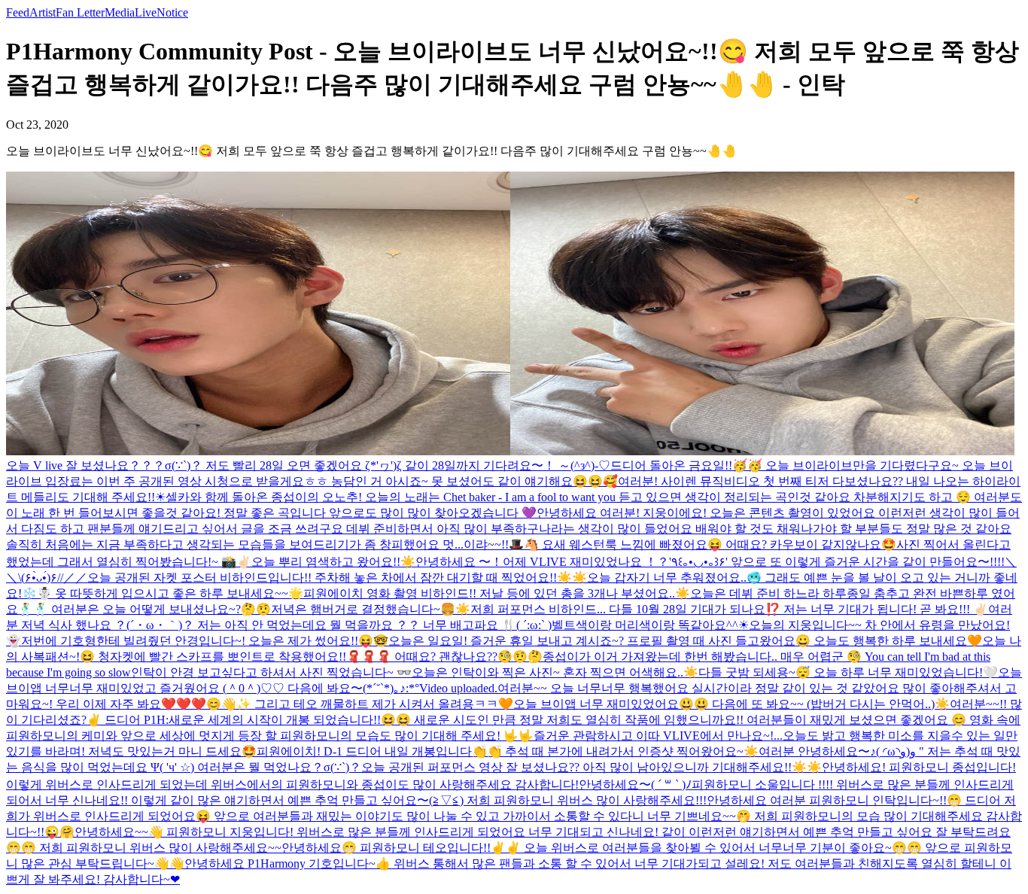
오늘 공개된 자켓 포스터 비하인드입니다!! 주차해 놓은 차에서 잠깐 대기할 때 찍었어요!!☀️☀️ (337, 577)
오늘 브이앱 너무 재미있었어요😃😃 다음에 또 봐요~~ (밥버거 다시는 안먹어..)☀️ (731, 704)
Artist (42, 12)
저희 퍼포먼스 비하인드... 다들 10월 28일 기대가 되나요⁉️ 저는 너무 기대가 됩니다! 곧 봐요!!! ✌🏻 (729, 609)
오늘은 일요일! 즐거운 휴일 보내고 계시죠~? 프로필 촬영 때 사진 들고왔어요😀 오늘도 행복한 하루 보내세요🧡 (685, 640)
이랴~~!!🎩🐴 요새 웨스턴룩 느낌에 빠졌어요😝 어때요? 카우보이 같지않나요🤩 (680, 544)
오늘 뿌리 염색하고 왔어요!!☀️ (333, 561)
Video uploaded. (458, 688)
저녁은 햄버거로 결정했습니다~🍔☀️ (370, 609)
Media (120, 12)
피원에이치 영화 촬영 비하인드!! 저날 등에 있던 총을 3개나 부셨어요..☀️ (496, 593)
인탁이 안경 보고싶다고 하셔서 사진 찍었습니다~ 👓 (271, 672)
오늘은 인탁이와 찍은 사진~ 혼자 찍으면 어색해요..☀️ (555, 672)
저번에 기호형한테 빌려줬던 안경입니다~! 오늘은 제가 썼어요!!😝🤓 (204, 640)
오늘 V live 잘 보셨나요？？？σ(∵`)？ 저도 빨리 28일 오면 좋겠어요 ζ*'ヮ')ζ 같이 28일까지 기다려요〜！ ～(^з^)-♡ (308, 465)
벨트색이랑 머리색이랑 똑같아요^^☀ (650, 625)
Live (146, 12)
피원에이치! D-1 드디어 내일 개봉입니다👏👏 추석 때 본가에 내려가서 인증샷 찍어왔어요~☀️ (508, 751)
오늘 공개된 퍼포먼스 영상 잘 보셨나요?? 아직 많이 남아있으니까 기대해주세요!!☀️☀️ (591, 767)
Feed (17, 12)
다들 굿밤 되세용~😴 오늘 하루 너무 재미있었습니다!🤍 (848, 672)
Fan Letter (80, 12)
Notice (172, 12)
